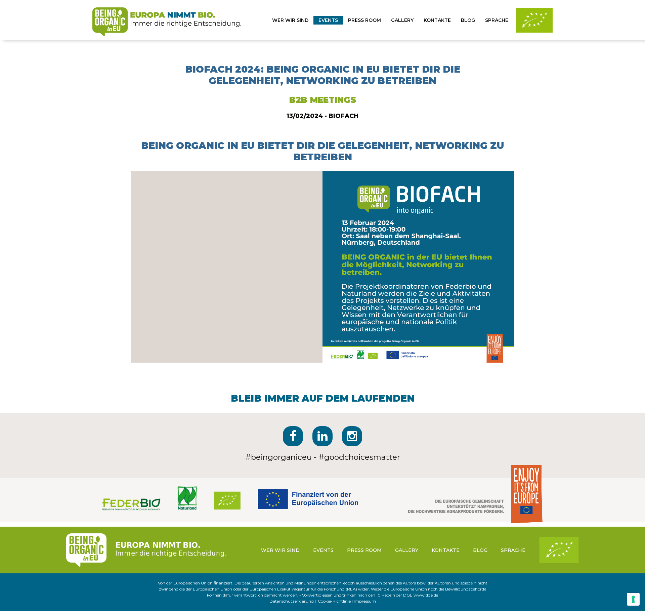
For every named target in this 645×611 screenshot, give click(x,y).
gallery (402, 20)
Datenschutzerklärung (291, 601)
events (328, 20)
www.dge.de (426, 595)
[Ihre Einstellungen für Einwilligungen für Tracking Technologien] (633, 599)
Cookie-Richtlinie (334, 601)
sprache (496, 20)
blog (468, 20)
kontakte (437, 20)
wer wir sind (290, 20)
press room (364, 20)
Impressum (365, 601)
